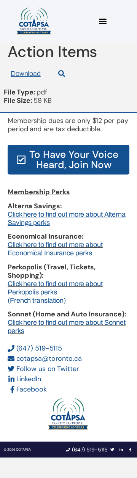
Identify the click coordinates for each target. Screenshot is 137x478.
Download (26, 73)
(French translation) (37, 300)
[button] (103, 21)
